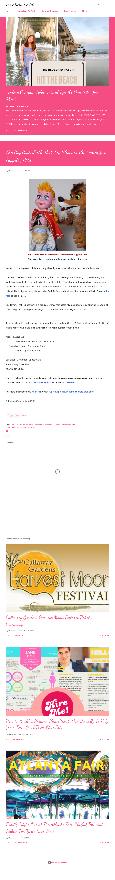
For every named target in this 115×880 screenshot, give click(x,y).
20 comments (19, 636)
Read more (104, 636)
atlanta (29, 424)
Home (8, 11)
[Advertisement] (57, 518)
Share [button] (8, 130)
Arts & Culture (18, 424)
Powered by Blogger (59, 862)
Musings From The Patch (26, 11)
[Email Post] (7, 432)
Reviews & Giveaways (50, 11)
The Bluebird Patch (20, 4)
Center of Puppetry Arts (44, 424)
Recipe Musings (70, 11)
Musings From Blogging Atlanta (20, 427)
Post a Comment (20, 130)
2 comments (18, 739)
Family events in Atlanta (67, 424)
